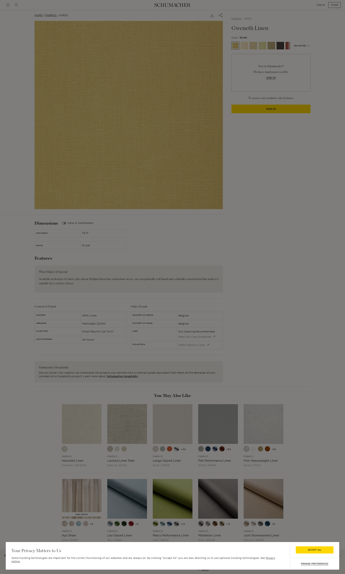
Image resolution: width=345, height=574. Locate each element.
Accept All (315, 549)
